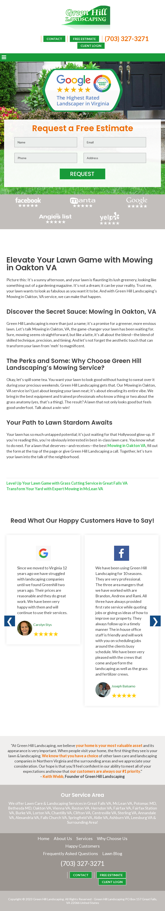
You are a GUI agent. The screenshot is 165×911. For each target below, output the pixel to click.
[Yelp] (109, 223)
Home (43, 838)
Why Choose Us (112, 838)
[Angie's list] (55, 223)
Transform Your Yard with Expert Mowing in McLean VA (54, 488)
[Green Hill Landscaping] (82, 17)
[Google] (137, 207)
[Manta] (82, 205)
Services (84, 838)
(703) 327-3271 (127, 38)
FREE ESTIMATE (84, 39)
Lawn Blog (112, 853)
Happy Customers (82, 845)
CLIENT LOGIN (91, 46)
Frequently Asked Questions (70, 853)
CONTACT (54, 39)
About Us (63, 838)
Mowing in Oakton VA (126, 445)
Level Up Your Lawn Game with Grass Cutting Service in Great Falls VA (67, 483)
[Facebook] (28, 207)
